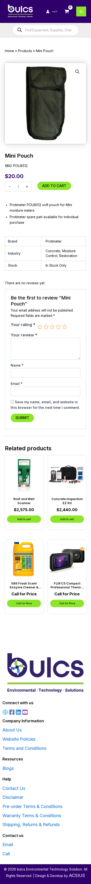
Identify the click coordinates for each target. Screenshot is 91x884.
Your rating (23, 324)
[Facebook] (12, 712)
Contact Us (13, 788)
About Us (12, 729)
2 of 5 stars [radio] (46, 326)
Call (6, 853)
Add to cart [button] (24, 519)
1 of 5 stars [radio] (39, 326)
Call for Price (24, 603)
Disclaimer (12, 797)
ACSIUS (77, 875)
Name (17, 365)
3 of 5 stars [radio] (52, 326)
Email (17, 384)
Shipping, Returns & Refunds (31, 824)
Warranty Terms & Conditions (31, 815)
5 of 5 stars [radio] (64, 326)
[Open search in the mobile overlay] (45, 30)
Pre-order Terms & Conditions (32, 806)
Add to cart (54, 186)
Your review (24, 335)
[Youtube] (25, 712)
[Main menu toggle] (81, 11)
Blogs (8, 768)
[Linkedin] (18, 712)
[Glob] (5, 712)
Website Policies (18, 739)
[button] (77, 71)
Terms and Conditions (24, 748)
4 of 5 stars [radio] (58, 326)
